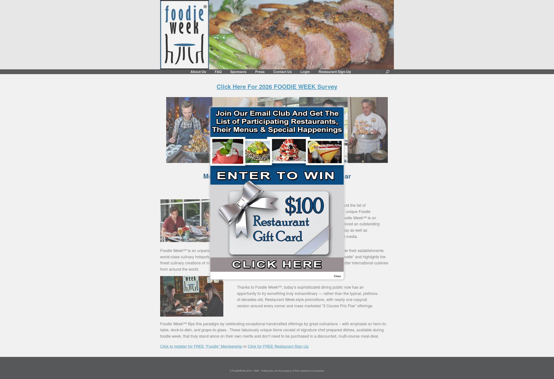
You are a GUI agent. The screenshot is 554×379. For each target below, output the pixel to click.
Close (337, 276)
